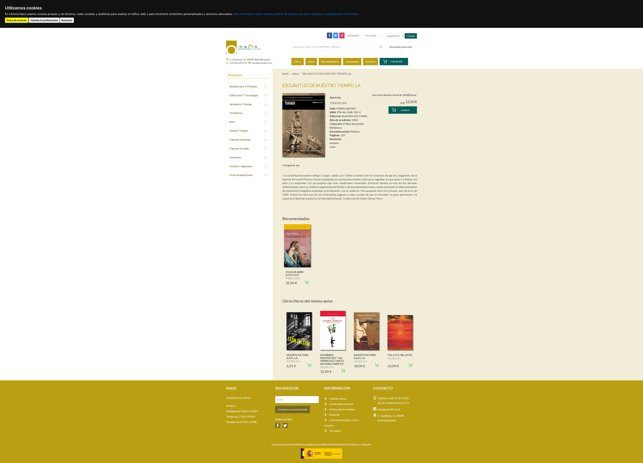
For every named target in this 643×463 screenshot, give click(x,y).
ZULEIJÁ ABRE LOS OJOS (295, 273)
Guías (311, 61)
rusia (332, 146)
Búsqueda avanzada (400, 46)
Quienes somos (338, 398)
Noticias (370, 61)
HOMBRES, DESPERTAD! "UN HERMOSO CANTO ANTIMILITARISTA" (332, 359)
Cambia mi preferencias (44, 20)
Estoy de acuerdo (17, 20)
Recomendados (330, 61)
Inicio (285, 73)
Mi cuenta (335, 430)
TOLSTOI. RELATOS (399, 354)
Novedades (352, 61)
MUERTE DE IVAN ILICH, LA (297, 356)
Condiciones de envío (341, 403)
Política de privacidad (341, 409)
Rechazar (66, 20)
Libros (297, 61)
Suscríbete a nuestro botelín (292, 409)
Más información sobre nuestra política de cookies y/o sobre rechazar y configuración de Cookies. (296, 14)
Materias (334, 414)
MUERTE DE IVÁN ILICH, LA (365, 356)
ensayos (334, 142)
